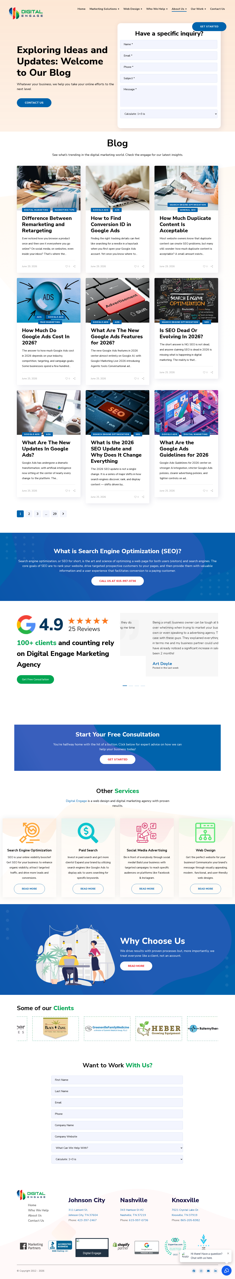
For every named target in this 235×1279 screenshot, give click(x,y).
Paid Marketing (50, 322)
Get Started (209, 26)
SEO (206, 322)
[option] (169, 645)
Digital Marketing (36, 210)
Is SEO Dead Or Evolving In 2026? (181, 333)
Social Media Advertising (147, 850)
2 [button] (131, 685)
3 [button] (137, 685)
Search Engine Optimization (188, 204)
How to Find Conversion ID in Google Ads (111, 224)
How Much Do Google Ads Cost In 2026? (46, 336)
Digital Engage (76, 801)
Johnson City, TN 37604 (83, 1215)
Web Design (205, 850)
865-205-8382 (190, 1220)
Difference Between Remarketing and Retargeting (47, 224)
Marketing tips (64, 210)
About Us (35, 1215)
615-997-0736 (138, 1220)
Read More (29, 888)
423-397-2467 (87, 1220)
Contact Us (34, 103)
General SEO (188, 210)
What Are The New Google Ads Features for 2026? (117, 336)
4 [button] (143, 685)
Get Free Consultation (35, 679)
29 (55, 514)
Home (32, 1205)
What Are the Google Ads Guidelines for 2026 (184, 449)
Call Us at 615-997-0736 (117, 581)
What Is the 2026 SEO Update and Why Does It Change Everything (116, 452)
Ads (117, 210)
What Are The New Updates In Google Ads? (46, 449)
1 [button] (125, 685)
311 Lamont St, (78, 1210)
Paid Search (88, 850)
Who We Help (38, 1210)
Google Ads (100, 210)
